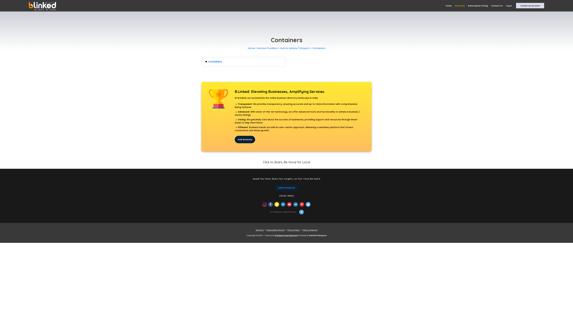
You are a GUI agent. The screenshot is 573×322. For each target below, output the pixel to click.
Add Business (245, 139)
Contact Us (497, 5)
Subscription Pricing (478, 5)
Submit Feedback (286, 187)
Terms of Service (309, 230)
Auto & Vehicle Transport (295, 48)
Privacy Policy (293, 230)
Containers (318, 48)
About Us (260, 230)
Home (449, 5)
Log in (509, 5)
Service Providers (267, 48)
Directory (460, 5)
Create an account (530, 5)
